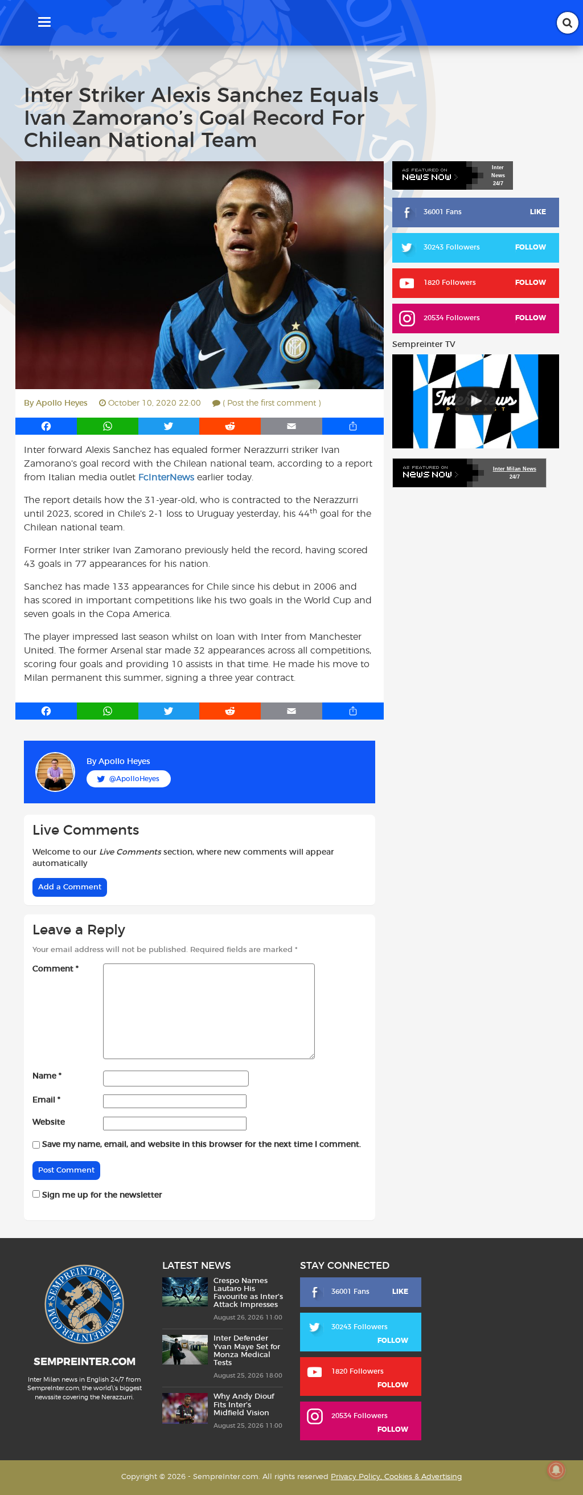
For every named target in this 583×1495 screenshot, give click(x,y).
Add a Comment (69, 887)
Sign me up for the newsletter (101, 1195)
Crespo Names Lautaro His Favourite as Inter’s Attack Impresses (248, 1293)
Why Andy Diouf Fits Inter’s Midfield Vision (244, 1405)
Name (46, 1076)
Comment (55, 969)
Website (48, 1122)
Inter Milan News (514, 469)
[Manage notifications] (556, 1470)
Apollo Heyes (62, 403)
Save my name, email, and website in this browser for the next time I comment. (201, 1145)
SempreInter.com (85, 1362)
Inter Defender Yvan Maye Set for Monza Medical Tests (247, 1351)
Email (46, 1100)
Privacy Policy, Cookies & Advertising (396, 1477)
